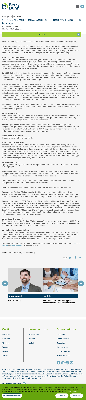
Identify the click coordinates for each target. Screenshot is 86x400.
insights (7, 16)
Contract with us (63, 351)
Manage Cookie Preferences (12, 395)
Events (32, 339)
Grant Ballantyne (16, 246)
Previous (5, 283)
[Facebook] (59, 363)
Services (5, 347)
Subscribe (61, 343)
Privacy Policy (72, 391)
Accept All (62, 395)
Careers (5, 355)
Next (81, 283)
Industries (6, 339)
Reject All (76, 395)
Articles (32, 343)
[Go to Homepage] (11, 6)
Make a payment (63, 355)
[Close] (82, 387)
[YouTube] (72, 363)
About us (5, 343)
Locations (6, 334)
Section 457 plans (14, 253)
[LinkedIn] (63, 363)
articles (17, 16)
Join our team (62, 347)
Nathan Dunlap (12, 26)
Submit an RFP (63, 339)
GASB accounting (28, 253)
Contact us (61, 334)
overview (42, 34)
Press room (34, 334)
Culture (5, 351)
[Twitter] (67, 363)
